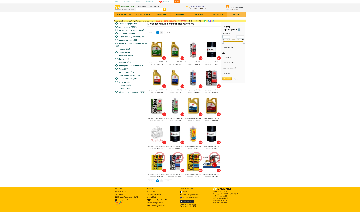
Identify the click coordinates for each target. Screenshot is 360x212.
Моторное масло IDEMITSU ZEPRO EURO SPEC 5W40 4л (219, 90)
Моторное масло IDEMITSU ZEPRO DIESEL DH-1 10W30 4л (201, 174)
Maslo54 (225, 33)
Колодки (124, 52)
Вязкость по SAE (228, 63)
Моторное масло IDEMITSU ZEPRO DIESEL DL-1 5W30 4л (165, 174)
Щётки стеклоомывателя (131, 92)
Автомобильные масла (131, 30)
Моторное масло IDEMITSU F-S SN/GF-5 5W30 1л (181, 90)
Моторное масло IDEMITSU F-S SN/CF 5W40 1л (162, 90)
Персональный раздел (232, 9)
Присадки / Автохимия (131, 66)
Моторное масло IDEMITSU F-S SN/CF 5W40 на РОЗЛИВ (183, 146)
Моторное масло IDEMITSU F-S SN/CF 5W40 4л (217, 118)
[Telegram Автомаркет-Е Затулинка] (213, 21)
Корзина (231, 7)
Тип (223, 52)
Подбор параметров (229, 28)
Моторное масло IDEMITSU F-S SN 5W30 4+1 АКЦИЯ (219, 174)
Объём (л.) (226, 73)
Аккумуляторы (127, 33)
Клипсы (124, 49)
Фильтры (125, 82)
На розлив (225, 57)
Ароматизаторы (127, 40)
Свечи (123, 69)
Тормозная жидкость (129, 75)
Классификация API (229, 68)
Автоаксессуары (127, 24)
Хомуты (124, 89)
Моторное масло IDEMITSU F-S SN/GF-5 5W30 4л (199, 118)
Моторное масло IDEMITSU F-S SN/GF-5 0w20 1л (181, 62)
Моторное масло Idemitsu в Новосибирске (170, 23)
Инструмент (125, 56)
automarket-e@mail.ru (198, 8)
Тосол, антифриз (127, 79)
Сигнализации (126, 72)
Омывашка (124, 62)
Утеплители (125, 85)
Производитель (227, 47)
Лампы (123, 59)
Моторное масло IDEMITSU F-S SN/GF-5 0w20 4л (163, 62)
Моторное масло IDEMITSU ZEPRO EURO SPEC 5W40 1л (201, 62)
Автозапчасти (127, 27)
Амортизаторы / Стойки (131, 37)
